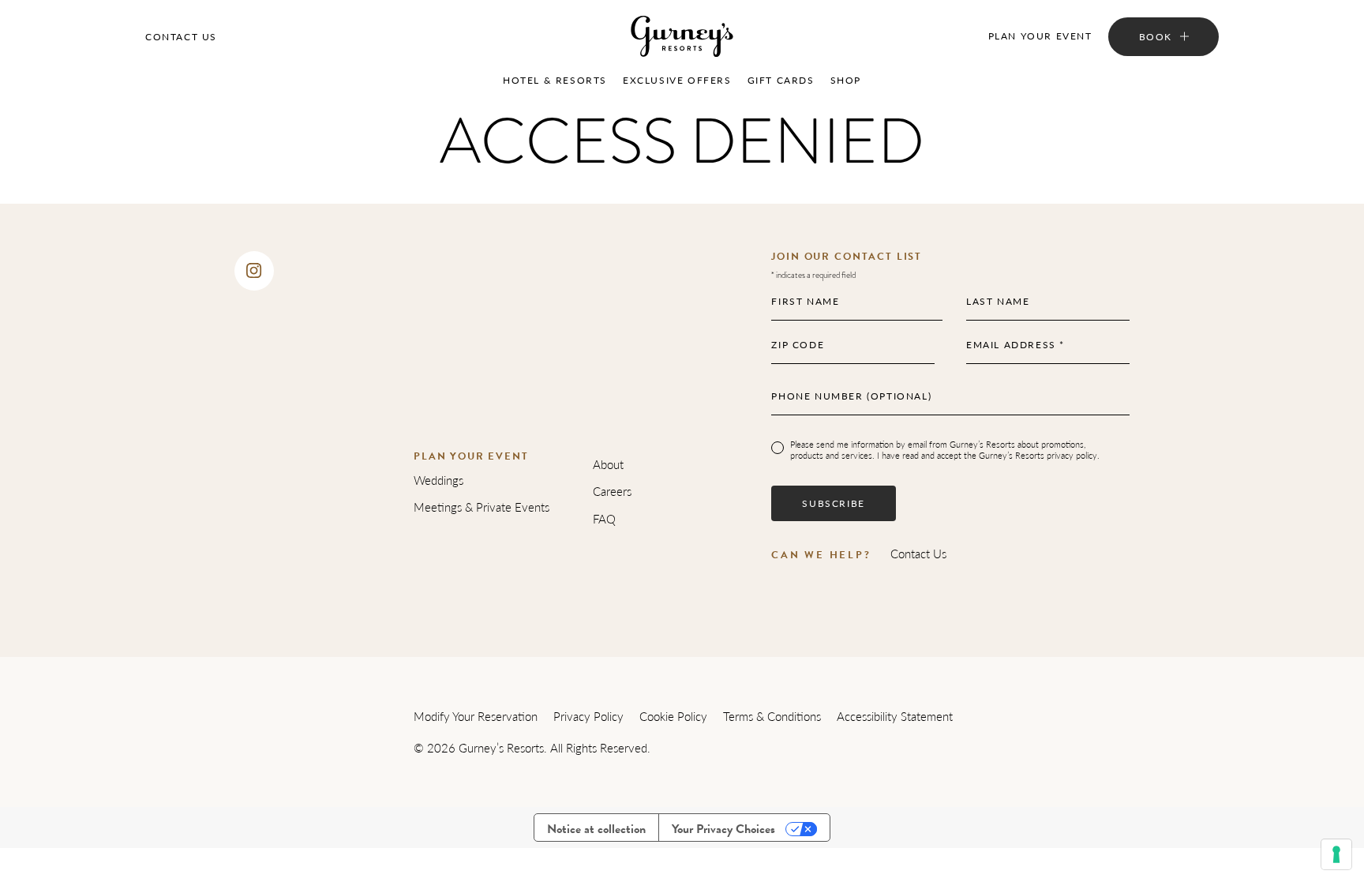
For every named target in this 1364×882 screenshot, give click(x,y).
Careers (612, 490)
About (608, 464)
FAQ (604, 518)
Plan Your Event (1040, 36)
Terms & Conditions (772, 715)
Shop (845, 80)
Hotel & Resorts (555, 80)
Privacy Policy (588, 715)
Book (1155, 36)
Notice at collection (596, 829)
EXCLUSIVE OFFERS (677, 80)
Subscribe (833, 503)
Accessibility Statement (895, 715)
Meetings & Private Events (481, 506)
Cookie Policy (673, 715)
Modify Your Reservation (476, 715)
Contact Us (181, 36)
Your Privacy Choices (723, 829)
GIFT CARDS (781, 80)
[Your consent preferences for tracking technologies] (1336, 854)
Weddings (438, 479)
